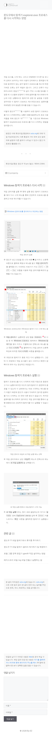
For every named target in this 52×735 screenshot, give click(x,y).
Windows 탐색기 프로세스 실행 (20, 375)
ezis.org (34, 133)
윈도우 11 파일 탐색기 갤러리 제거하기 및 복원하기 (25, 547)
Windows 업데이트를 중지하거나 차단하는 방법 (25, 211)
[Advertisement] (26, 46)
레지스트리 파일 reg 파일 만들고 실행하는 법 (23, 560)
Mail (30, 657)
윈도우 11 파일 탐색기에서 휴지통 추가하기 (22, 540)
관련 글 (7, 533)
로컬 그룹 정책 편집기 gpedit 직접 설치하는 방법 (24, 553)
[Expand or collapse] (45, 173)
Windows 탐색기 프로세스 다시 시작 (23, 185)
